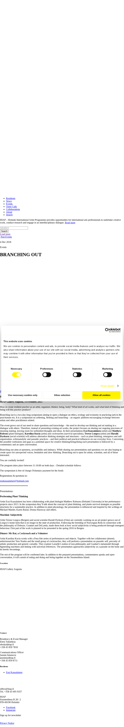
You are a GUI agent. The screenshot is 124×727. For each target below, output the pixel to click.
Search (9, 214)
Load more (5, 234)
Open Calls (11, 206)
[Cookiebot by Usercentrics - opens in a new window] (107, 330)
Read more (70, 222)
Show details (107, 386)
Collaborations (13, 209)
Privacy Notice (7, 723)
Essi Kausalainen (14, 672)
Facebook (10, 707)
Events (9, 204)
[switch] (46, 374)
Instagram (10, 710)
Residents (10, 198)
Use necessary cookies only (22, 395)
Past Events (6, 237)
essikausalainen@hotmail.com (14, 481)
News (9, 201)
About (9, 212)
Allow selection (62, 395)
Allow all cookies (101, 395)
